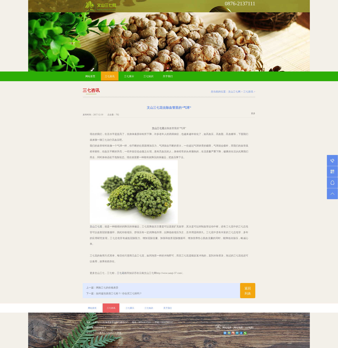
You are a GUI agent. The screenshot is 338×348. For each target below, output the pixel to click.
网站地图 (238, 327)
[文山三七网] (100, 7)
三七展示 (129, 76)
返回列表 (248, 291)
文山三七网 (234, 91)
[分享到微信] (245, 333)
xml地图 (249, 327)
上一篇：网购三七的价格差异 (102, 287)
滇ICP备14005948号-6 (96, 327)
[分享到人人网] (241, 333)
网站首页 (90, 76)
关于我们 (168, 76)
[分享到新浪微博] (233, 333)
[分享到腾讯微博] (237, 333)
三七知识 (148, 76)
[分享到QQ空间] (229, 333)
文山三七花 (96, 226)
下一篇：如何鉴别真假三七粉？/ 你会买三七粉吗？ (114, 293)
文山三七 (90, 333)
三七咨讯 (110, 76)
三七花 (120, 273)
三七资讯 (117, 333)
